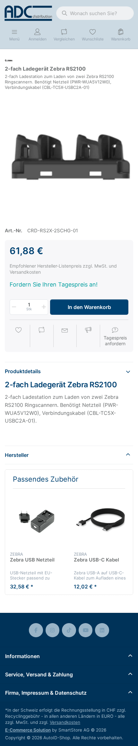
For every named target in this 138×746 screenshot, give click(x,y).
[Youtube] (86, 630)
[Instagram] (53, 630)
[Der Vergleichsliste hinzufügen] (42, 337)
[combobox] (95, 13)
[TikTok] (69, 630)
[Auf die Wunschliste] (18, 337)
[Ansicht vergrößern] (69, 156)
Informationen (22, 656)
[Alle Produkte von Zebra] (9, 60)
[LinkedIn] (102, 630)
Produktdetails (23, 371)
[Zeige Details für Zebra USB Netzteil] (37, 520)
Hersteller (17, 455)
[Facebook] (36, 630)
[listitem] (69, 156)
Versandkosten (65, 722)
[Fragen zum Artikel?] (65, 337)
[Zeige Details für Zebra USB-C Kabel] (101, 520)
